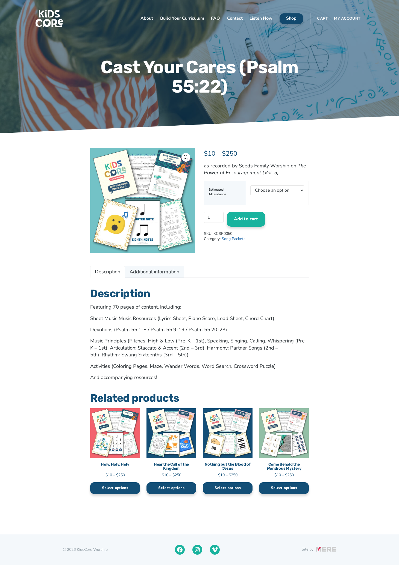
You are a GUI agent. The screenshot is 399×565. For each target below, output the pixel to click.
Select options (115, 488)
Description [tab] (107, 271)
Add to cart (246, 219)
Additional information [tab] (154, 271)
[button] (185, 157)
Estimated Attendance (217, 191)
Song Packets (233, 238)
